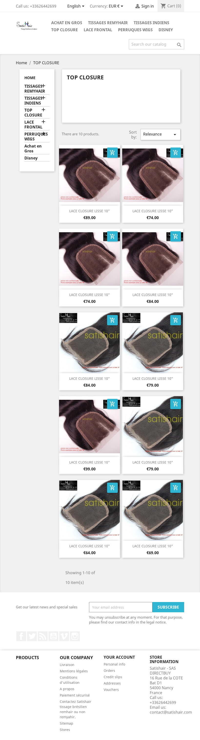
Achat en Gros (66, 22)
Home (29, 77)
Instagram (75, 636)
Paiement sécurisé (75, 695)
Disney (166, 29)
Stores (65, 729)
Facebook (21, 636)
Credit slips (113, 677)
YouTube (53, 636)
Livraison (67, 664)
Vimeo (64, 636)
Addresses (112, 683)
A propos (67, 689)
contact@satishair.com (171, 712)
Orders (109, 670)
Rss (43, 636)
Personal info (114, 664)
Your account (119, 657)
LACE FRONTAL (98, 29)
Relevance (160, 134)
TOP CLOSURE (64, 29)
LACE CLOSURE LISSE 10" (89, 211)
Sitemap (66, 723)
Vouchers (111, 689)
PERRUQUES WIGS (135, 29)
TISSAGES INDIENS (151, 22)
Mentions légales (74, 671)
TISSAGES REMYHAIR (108, 22)
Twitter (32, 636)
